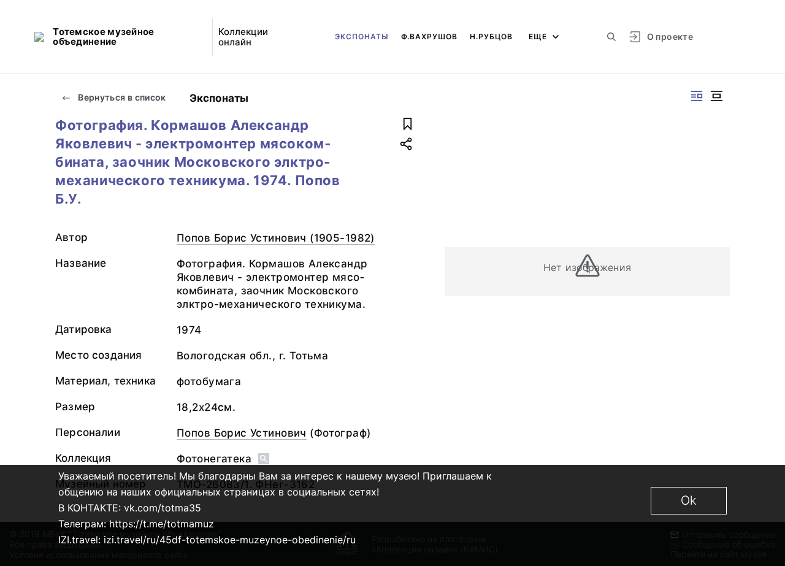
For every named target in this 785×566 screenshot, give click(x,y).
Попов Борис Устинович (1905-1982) (276, 238)
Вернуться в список (121, 97)
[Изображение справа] (696, 96)
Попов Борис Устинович (242, 433)
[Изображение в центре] (716, 96)
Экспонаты (362, 36)
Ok (689, 500)
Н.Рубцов (491, 36)
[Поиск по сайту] (611, 37)
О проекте (670, 36)
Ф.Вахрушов (429, 36)
